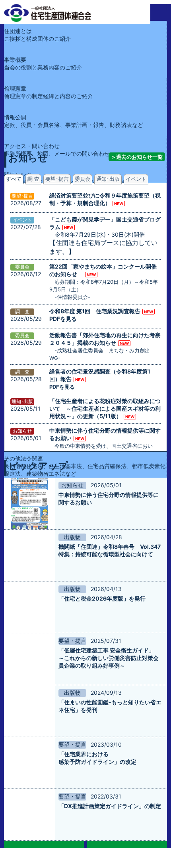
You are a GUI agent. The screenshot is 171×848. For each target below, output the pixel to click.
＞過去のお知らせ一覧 (137, 157)
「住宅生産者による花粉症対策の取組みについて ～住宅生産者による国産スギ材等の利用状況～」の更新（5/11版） (105, 408)
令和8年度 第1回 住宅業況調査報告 (94, 311)
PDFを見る (63, 318)
